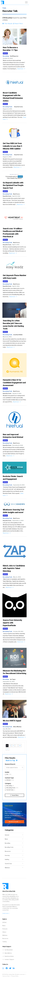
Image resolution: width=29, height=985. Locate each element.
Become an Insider (14, 821)
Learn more (5, 913)
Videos (4, 932)
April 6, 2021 (15, 286)
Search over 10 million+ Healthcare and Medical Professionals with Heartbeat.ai (12, 232)
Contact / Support (9, 959)
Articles (4, 922)
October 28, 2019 (18, 631)
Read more (20, 68)
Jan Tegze (13, 679)
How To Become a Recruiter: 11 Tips (10, 48)
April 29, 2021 (16, 196)
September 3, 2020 (18, 520)
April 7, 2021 (15, 244)
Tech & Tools (8, 863)
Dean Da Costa (18, 106)
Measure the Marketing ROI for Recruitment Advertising (14, 672)
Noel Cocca (16, 194)
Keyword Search (10, 764)
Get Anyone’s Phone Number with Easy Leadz (14, 276)
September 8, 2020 (18, 485)
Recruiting (6, 56)
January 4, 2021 (16, 393)
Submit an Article (9, 956)
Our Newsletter (8, 949)
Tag (4, 8)
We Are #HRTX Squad (12, 721)
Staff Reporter (14, 56)
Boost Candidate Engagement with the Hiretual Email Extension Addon (13, 97)
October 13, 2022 (8, 58)
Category (8, 783)
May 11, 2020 (17, 577)
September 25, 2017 (9, 681)
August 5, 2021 (7, 156)
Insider (7, 772)
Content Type (9, 778)
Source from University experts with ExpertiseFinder (12, 623)
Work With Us (8, 953)
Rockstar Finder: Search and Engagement (13, 477)
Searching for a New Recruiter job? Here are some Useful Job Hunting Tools (13, 325)
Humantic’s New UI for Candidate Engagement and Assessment (14, 382)
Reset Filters (19, 23)
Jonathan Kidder (18, 334)
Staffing (7, 859)
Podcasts (4, 928)
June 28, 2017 (7, 729)
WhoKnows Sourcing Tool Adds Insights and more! (13, 511)
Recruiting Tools (7, 106)
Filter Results (8, 23)
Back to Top (10, 760)
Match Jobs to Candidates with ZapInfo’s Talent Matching (14, 568)
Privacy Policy (14, 976)
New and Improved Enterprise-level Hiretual (13, 435)
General (7, 835)
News (6, 839)
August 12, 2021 (7, 109)
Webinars (7, 867)
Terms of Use (6, 976)
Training (4, 941)
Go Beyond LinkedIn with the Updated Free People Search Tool (13, 185)
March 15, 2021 (7, 336)
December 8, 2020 (17, 445)
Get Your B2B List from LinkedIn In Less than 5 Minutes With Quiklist (12, 146)
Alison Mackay (17, 726)
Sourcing (7, 855)
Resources (8, 851)
